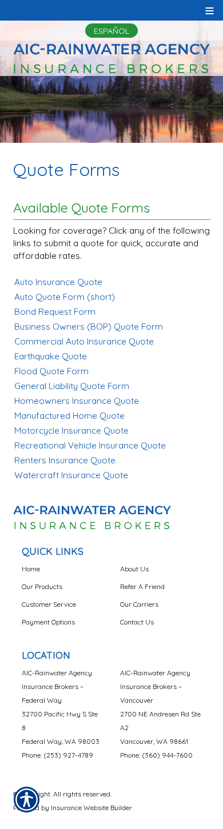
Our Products (42, 586)
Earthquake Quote (50, 356)
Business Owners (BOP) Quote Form (88, 326)
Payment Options (48, 622)
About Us (134, 568)
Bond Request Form (54, 311)
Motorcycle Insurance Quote (71, 430)
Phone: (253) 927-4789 (57, 755)
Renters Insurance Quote (65, 460)
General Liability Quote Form (71, 386)
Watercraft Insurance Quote (71, 475)
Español (111, 31)
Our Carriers (139, 604)
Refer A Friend (142, 586)
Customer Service (49, 604)
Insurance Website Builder (91, 807)
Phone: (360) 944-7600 (156, 755)
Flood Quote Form (51, 371)
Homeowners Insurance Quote (76, 400)
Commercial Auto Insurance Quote (84, 341)
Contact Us (137, 622)
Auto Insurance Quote (58, 282)
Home (31, 568)
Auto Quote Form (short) (64, 296)
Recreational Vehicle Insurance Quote (90, 445)
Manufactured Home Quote (69, 415)
